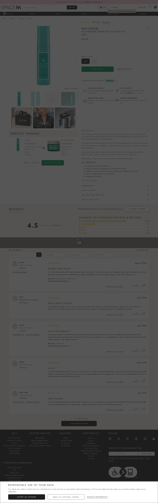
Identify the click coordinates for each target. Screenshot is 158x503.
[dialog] (79, 492)
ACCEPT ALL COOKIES (26, 497)
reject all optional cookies (66, 497)
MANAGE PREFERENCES (97, 497)
